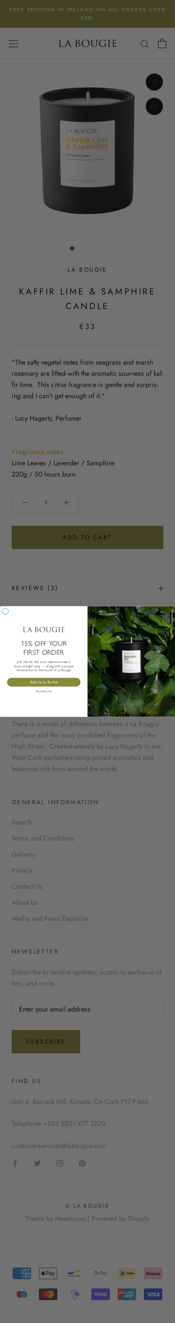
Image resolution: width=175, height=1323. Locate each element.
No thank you (44, 691)
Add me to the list (44, 682)
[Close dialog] (5, 611)
